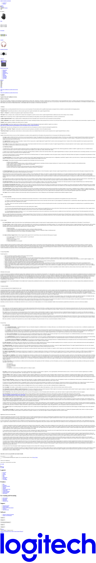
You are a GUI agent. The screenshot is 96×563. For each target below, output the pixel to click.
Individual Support (6, 505)
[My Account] (1, 85)
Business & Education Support (8, 507)
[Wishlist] (1, 83)
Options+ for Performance (7, 515)
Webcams (4, 487)
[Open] (1, 86)
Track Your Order (6, 509)
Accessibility (5, 479)
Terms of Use (2, 531)
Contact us (4, 508)
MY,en (3, 6)
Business (4, 3)
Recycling (4, 478)
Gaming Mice (5, 490)
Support (1, 5)
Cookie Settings (17, 531)
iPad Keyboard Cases (6, 489)
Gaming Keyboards (6, 491)
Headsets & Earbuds (6, 486)
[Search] (1, 82)
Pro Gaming (5, 498)
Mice (3, 484)
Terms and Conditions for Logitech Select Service (9, 89)
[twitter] (2, 464)
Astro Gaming (5, 497)
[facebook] (3, 464)
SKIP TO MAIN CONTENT (5, 0)
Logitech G (5, 2)
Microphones (5, 493)
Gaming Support (5, 506)
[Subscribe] (12, 456)
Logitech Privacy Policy (9, 531)
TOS (1, 87)
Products (6, 7)
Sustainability (5, 477)
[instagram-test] (1, 464)
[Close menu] (1, 9)
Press (3, 476)
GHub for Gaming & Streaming (8, 514)
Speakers (4, 488)
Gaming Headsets (6, 492)
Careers (4, 473)
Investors (4, 474)
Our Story (4, 472)
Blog (3, 475)
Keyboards (4, 485)
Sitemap (21, 531)
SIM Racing (5, 499)
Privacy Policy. (35, 457)
